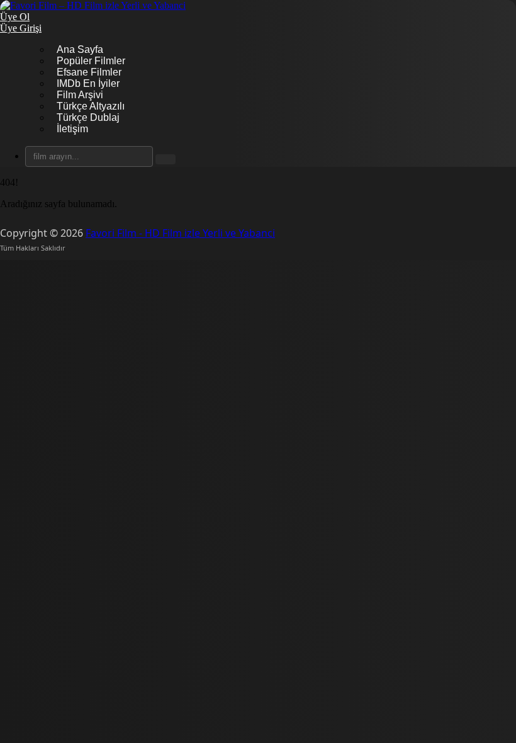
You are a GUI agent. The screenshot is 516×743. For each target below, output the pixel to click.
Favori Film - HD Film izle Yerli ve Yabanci (180, 233)
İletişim (72, 128)
